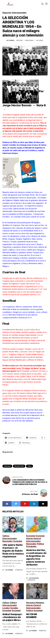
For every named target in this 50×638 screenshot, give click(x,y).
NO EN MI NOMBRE (31, 616)
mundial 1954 (19, 466)
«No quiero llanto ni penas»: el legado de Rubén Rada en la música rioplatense (13, 550)
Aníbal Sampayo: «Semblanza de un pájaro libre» (12, 617)
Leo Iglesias (34, 578)
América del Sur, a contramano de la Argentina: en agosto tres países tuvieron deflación (36, 557)
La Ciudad (10, 40)
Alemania (7, 466)
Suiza (29, 466)
